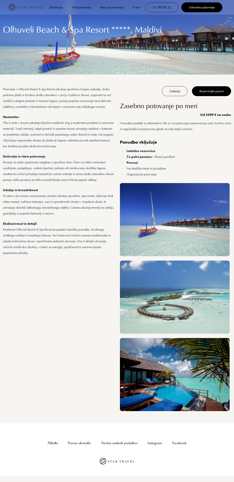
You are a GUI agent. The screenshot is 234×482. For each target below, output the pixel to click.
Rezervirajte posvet (211, 91)
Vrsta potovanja (81, 7)
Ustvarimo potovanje (202, 7)
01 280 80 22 (162, 7)
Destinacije (56, 7)
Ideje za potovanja (112, 7)
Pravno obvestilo (79, 443)
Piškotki (53, 443)
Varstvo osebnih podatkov (119, 443)
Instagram (155, 443)
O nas (136, 7)
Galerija (174, 91)
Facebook (179, 443)
